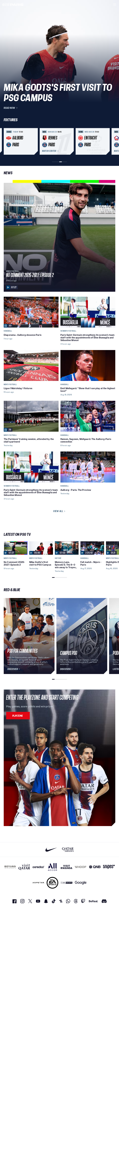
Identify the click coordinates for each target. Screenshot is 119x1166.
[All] (52, 867)
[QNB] (95, 867)
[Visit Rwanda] (66, 867)
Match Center (49, 151)
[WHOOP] (80, 867)
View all (58, 511)
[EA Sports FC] (52, 883)
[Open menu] (114, 4)
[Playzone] (18, 715)
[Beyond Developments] (10, 867)
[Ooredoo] (38, 867)
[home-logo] (13, 4)
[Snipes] (109, 867)
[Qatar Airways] (68, 849)
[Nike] (51, 849)
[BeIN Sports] (66, 883)
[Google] (80, 883)
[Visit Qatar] (24, 867)
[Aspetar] (38, 883)
